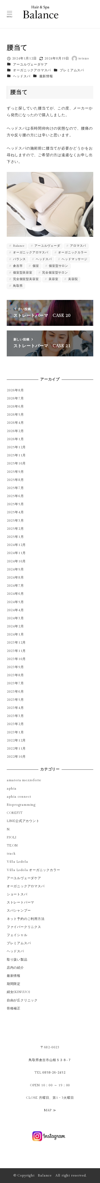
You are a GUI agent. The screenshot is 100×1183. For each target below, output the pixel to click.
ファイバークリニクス (24, 927)
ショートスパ (17, 894)
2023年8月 (15, 675)
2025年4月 (15, 512)
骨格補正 (13, 1008)
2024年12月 (16, 545)
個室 (35, 266)
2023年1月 (15, 732)
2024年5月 (15, 602)
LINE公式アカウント (23, 821)
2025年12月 (16, 447)
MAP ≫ (50, 1110)
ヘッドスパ (21, 76)
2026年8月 (15, 390)
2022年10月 (16, 757)
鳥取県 (17, 286)
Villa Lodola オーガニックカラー (33, 870)
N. (8, 829)
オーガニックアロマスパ (32, 70)
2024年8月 (15, 577)
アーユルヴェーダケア (30, 64)
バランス (19, 259)
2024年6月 (15, 594)
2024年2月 (15, 626)
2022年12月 (16, 740)
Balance (18, 246)
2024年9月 (15, 569)
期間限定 (13, 984)
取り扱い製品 (17, 960)
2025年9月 (15, 472)
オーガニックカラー (72, 252)
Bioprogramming (21, 805)
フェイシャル (17, 935)
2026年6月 (15, 406)
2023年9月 (15, 667)
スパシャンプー (19, 910)
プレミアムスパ (72, 70)
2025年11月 (16, 455)
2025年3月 (15, 521)
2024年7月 (15, 586)
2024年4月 (15, 610)
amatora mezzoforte (24, 780)
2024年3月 (15, 618)
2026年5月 (15, 415)
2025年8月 (15, 480)
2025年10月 (16, 463)
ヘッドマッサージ (74, 259)
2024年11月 (16, 553)
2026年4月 (15, 423)
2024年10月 (16, 561)
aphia (12, 789)
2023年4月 (15, 708)
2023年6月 (15, 692)
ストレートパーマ (20, 902)
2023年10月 (16, 659)
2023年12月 (16, 642)
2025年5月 (15, 504)
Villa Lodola (17, 862)
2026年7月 (15, 398)
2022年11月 (16, 748)
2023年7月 (15, 683)
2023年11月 (16, 651)
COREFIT (15, 813)
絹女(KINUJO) (18, 992)
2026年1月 (15, 439)
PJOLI (12, 837)
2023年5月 (15, 700)
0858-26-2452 (54, 1072)
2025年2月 (15, 529)
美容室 (53, 279)
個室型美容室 (22, 272)
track (11, 854)
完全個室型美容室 (25, 279)
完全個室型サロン (54, 272)
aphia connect (19, 797)
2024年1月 (15, 634)
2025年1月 (15, 537)
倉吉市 (17, 266)
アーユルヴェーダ (46, 246)
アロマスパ (77, 246)
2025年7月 (15, 488)
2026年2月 (15, 431)
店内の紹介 (15, 968)
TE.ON (12, 845)
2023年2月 (15, 724)
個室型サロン (58, 266)
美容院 (72, 279)
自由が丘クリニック (22, 1000)
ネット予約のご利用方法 (26, 919)
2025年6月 (15, 496)
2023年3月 (15, 716)
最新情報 (46, 76)
